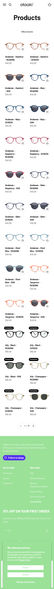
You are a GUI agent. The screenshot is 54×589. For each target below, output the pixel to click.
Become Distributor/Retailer (39, 485)
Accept (25, 567)
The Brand (7, 473)
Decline (25, 574)
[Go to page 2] (33, 426)
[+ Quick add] (22, 49)
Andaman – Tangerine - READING (35, 282)
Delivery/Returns (37, 478)
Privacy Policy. (24, 560)
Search (6, 478)
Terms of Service (37, 496)
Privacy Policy (36, 491)
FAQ (31, 473)
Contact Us (8, 483)
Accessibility (35, 501)
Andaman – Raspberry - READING (10, 154)
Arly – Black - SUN (13, 376)
